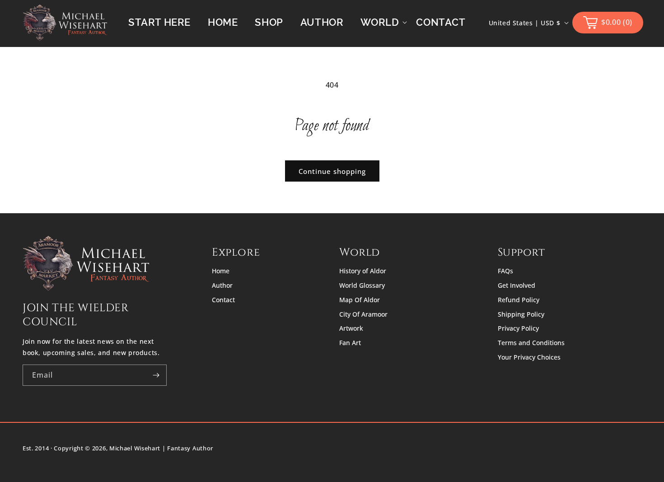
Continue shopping (332, 171)
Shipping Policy (521, 314)
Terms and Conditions (531, 342)
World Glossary (362, 285)
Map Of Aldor (359, 299)
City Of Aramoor (363, 314)
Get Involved (516, 285)
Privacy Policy (518, 328)
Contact (223, 299)
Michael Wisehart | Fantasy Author (161, 448)
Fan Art (350, 342)
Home (220, 271)
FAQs (505, 271)
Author (222, 285)
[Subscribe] (156, 375)
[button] (379, 22)
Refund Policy (518, 299)
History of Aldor (362, 271)
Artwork (351, 328)
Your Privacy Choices (529, 357)
